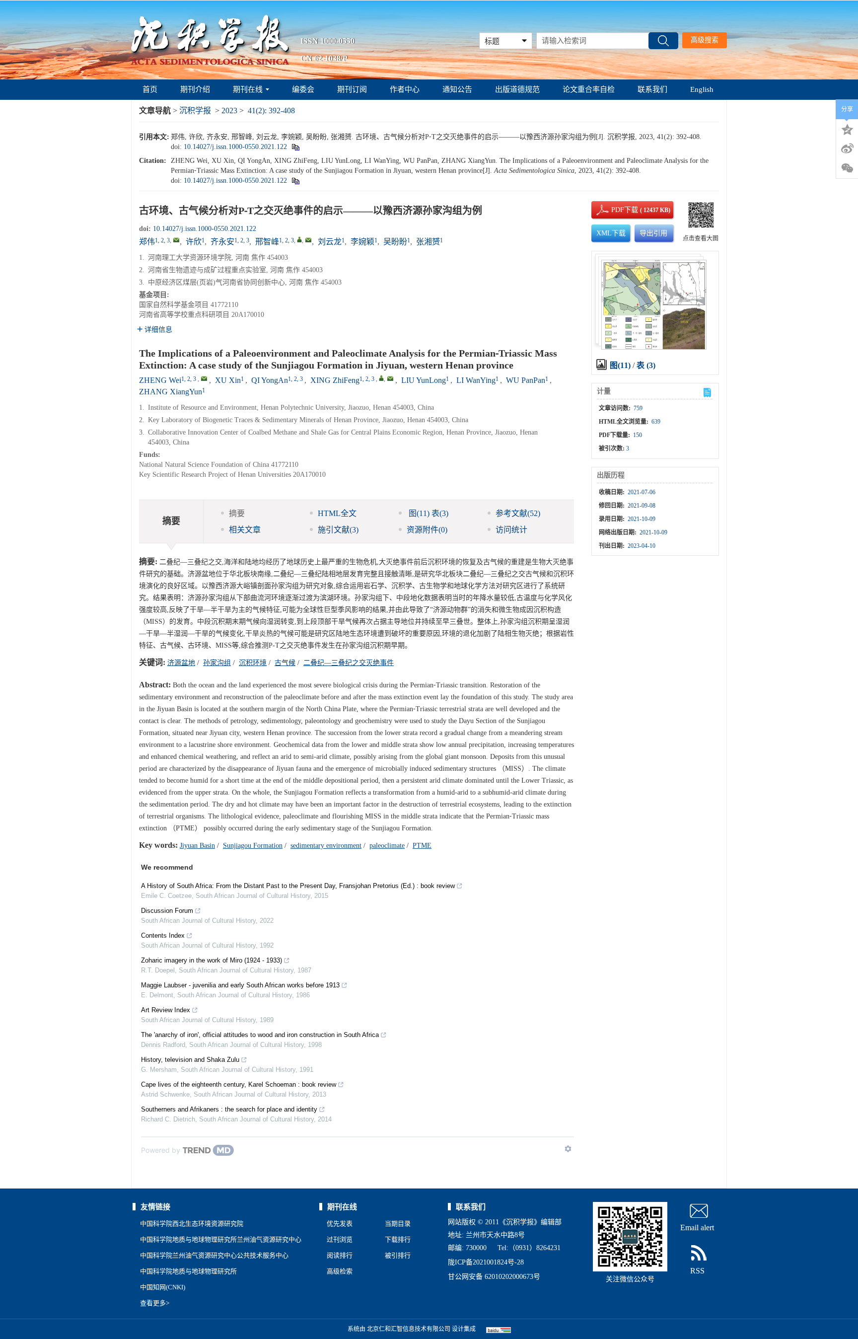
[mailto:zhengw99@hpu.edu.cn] (176, 239)
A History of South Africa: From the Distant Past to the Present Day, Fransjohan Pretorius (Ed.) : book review (298, 886)
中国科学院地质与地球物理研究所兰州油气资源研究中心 (220, 1239)
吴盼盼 (395, 241)
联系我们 (652, 89)
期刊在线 (248, 89)
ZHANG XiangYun (170, 391)
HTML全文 (337, 513)
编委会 (303, 89)
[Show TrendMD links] (568, 1149)
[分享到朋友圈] (847, 168)
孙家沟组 (217, 663)
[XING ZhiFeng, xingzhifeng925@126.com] (381, 378)
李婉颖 (362, 241)
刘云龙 (330, 241)
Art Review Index (165, 1010)
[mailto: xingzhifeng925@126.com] (390, 378)
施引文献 (338, 529)
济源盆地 (181, 663)
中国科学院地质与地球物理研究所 (188, 1271)
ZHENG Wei (160, 380)
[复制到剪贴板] (295, 146)
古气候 (285, 663)
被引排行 (398, 1255)
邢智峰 (267, 241)
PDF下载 (616, 210)
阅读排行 (340, 1255)
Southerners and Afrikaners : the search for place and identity (229, 1109)
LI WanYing (476, 380)
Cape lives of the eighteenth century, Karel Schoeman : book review (238, 1084)
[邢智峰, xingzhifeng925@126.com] (299, 239)
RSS (697, 1270)
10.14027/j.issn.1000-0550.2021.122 (235, 146)
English (702, 89)
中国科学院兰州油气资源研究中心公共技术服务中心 (214, 1255)
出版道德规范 (517, 89)
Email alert (697, 1227)
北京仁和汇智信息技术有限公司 (408, 1329)
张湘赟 (428, 241)
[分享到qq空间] (847, 128)
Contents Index (163, 935)
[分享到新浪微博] (847, 148)
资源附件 (427, 529)
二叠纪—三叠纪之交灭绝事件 (348, 663)
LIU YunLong (423, 380)
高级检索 (340, 1271)
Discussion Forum (167, 910)
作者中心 (405, 89)
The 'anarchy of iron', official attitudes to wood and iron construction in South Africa (260, 1035)
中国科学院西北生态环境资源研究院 (191, 1223)
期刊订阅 (352, 89)
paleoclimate (387, 845)
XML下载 (611, 233)
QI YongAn (269, 380)
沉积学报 (195, 110)
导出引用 (653, 233)
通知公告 (457, 89)
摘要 (237, 513)
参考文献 (518, 513)
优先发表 (340, 1223)
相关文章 (245, 529)
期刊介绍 (195, 89)
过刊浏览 (340, 1239)
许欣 (194, 241)
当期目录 (398, 1223)
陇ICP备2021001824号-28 (486, 1262)
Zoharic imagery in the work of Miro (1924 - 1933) (211, 960)
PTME (422, 845)
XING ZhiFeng (334, 380)
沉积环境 (253, 663)
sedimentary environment (325, 845)
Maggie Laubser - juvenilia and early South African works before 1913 (240, 985)
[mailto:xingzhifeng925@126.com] (308, 239)
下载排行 (398, 1239)
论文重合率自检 (589, 89)
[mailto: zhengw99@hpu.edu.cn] (204, 378)
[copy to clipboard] (295, 180)
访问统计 (511, 529)
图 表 (427, 513)
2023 (229, 110)
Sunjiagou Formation (253, 845)
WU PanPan (525, 380)
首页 (150, 89)
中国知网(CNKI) (162, 1287)
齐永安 (222, 241)
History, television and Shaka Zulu (190, 1059)
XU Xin (228, 380)
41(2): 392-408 (271, 110)
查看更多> (154, 1303)
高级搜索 (704, 40)
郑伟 (147, 241)
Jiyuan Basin (197, 845)
